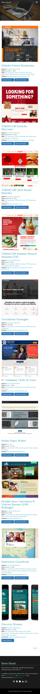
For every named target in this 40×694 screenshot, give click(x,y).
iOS (32, 633)
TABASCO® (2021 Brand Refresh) (16, 191)
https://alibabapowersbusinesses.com (18, 76)
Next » (35, 648)
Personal (9, 444)
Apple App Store (21, 637)
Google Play (12, 637)
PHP (27, 73)
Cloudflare (4, 450)
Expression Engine (31, 515)
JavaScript (11, 73)
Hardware (13, 635)
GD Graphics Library (32, 448)
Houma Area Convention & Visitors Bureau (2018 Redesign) (18, 504)
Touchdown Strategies (14, 319)
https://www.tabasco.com (14, 204)
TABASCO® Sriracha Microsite (14, 128)
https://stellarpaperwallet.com (16, 451)
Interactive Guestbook (15, 561)
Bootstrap (22, 73)
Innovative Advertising (13, 69)
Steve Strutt (6, 2)
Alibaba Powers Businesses (17, 65)
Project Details (7, 80)
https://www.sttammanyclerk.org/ (17, 391)
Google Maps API (6, 266)
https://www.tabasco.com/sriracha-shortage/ (20, 140)
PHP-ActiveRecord (27, 569)
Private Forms (21, 675)
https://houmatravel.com (14, 518)
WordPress (22, 74)
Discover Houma (11, 624)
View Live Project (21, 80)
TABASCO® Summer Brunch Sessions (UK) (19, 255)
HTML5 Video (31, 74)
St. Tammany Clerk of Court (18, 380)
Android (35, 633)
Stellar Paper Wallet (13, 440)
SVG (30, 73)
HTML (16, 73)
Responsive (4, 74)
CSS (6, 73)
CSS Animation (13, 74)
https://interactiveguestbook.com (17, 574)
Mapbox (9, 572)
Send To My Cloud (10, 675)
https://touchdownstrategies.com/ (17, 330)
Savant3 (4, 572)
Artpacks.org (19, 677)
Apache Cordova (24, 633)
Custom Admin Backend (12, 516)
